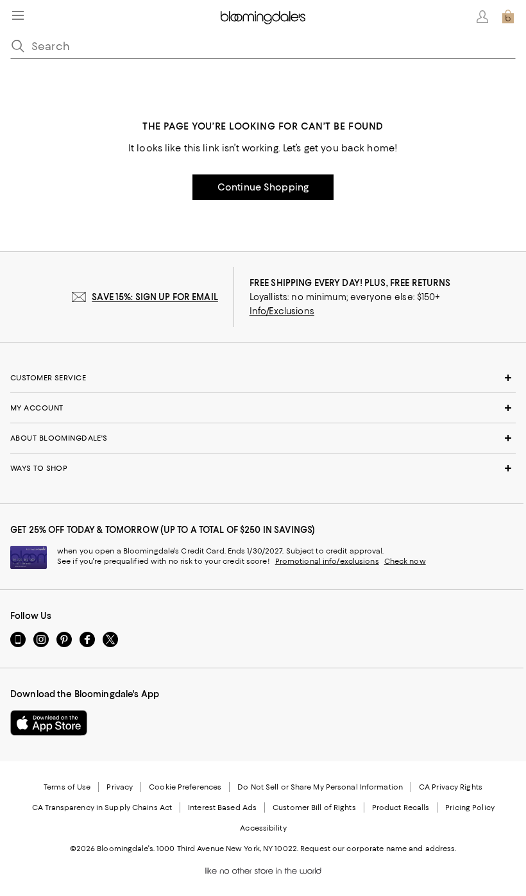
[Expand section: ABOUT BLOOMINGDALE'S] (263, 438)
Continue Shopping (263, 187)
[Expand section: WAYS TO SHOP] (263, 468)
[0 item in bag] (508, 16)
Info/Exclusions (282, 311)
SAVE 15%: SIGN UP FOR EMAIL (155, 297)
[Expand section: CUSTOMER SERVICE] (263, 378)
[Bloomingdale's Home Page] (263, 16)
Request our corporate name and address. (378, 848)
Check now (405, 561)
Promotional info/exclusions (327, 561)
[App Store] (48, 723)
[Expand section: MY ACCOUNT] (263, 408)
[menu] (18, 15)
